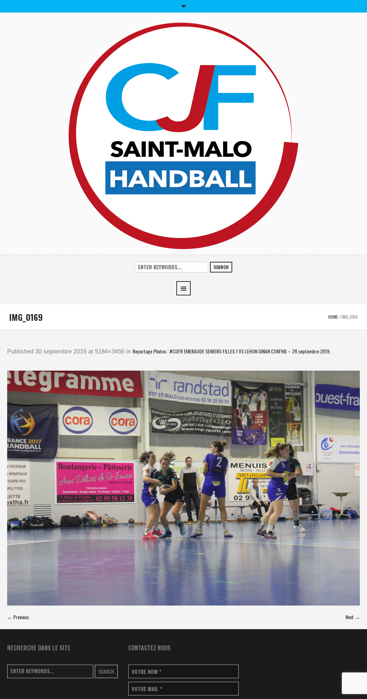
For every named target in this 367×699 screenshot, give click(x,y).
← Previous (18, 617)
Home (333, 317)
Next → (352, 617)
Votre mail (147, 689)
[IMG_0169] (183, 488)
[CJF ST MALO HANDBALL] (183, 135)
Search (221, 267)
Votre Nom (146, 671)
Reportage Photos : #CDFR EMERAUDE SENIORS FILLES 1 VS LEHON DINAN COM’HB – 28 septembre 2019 (231, 351)
